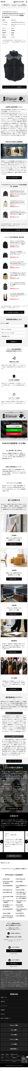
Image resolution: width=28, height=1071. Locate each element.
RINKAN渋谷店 (14, 5)
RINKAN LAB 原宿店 (20, 889)
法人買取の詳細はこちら (14, 689)
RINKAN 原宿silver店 (7, 889)
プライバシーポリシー (5, 1056)
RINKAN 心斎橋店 (6, 913)
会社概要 (2, 1054)
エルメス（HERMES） (19, 971)
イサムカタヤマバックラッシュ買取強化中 (19, 4)
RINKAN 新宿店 (19, 881)
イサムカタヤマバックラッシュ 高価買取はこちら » (14, 87)
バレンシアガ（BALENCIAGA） (16, 975)
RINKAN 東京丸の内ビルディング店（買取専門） (21, 897)
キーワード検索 (5, 323)
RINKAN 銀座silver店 (7, 892)
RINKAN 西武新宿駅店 (7, 885)
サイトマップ (8, 1057)
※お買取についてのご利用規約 (6, 917)
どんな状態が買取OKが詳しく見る (14, 808)
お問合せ (2, 1057)
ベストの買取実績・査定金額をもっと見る (14, 312)
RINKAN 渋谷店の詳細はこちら (14, 177)
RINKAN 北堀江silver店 (8, 915)
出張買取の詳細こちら (14, 544)
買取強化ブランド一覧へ (5, 862)
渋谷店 (12, 32)
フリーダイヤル (16, 41)
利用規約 (7, 1054)
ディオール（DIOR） (18, 972)
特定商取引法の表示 (14, 1054)
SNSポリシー (12, 1056)
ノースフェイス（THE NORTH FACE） (12, 976)
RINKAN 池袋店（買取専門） (8, 897)
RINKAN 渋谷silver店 (20, 879)
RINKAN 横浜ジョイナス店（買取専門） (8, 905)
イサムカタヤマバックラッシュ (18, 22)
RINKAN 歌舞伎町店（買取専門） (21, 886)
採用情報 (13, 1057)
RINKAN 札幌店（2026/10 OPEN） (20, 905)
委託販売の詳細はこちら (14, 652)
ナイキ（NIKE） (5, 977)
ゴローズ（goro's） (9, 980)
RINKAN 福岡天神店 (20, 915)
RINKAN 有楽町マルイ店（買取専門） (8, 901)
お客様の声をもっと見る (14, 856)
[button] (26, 1)
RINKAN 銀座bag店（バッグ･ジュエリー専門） (21, 893)
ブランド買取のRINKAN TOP (5, 4)
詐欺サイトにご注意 (20, 1056)
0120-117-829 (15, 937)
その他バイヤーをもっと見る (14, 761)
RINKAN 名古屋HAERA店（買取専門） (21, 909)
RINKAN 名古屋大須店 (7, 909)
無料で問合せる (14, 950)
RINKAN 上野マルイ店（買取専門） (20, 901)
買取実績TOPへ (14, 341)
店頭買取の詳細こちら (14, 614)
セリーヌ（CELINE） (10, 972)
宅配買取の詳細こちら (14, 579)
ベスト (12, 28)
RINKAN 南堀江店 (20, 913)
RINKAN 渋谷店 (6, 879)
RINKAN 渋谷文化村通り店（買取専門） (8, 882)
